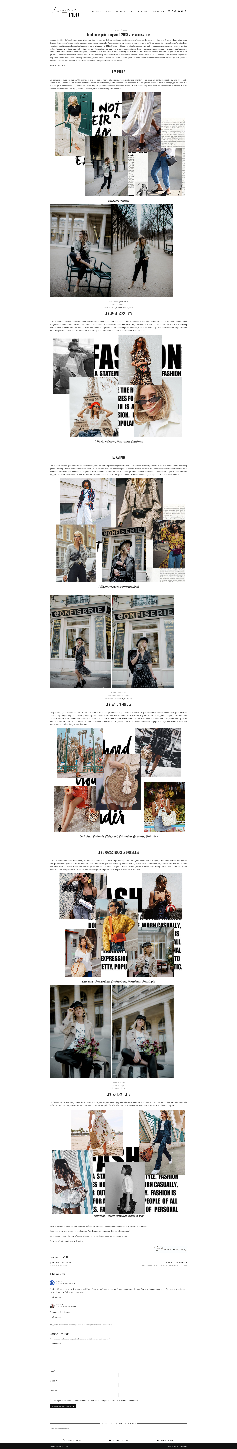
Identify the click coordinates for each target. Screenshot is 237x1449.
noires (100, 324)
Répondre (56, 1297)
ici (173, 866)
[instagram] (169, 11)
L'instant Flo (62, 1446)
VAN (131, 11)
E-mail (53, 1381)
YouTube (166, 1440)
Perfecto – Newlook (113, 698)
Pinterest (119, 1440)
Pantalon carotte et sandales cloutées (164, 1264)
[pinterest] (175, 11)
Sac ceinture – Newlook (118, 695)
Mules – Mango (118, 304)
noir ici (100, 718)
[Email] (182, 11)
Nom (52, 1371)
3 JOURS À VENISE (62, 1264)
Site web (53, 1391)
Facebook (72, 1440)
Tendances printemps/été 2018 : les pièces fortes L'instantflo (85, 1324)
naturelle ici (85, 718)
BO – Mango (118, 1085)
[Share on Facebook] (61, 1257)
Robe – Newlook (118, 692)
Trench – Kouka (118, 1082)
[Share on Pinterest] (67, 1257)
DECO (108, 11)
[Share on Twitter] (64, 1257)
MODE (125, 30)
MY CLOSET (143, 11)
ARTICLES (96, 11)
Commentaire (55, 1343)
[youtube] (179, 11)
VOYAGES (120, 11)
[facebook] (172, 11)
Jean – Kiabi (113, 301)
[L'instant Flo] (66, 11)
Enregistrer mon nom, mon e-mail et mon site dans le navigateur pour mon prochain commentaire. (96, 1400)
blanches (109, 324)
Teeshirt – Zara (118, 1088)
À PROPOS (158, 11)
